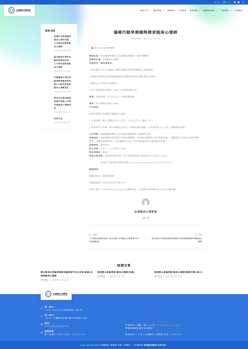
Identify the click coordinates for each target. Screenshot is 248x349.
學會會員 (194, 10)
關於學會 (158, 10)
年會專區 (225, 10)
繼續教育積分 (209, 10)
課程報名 (171, 10)
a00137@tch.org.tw (157, 155)
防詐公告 (58, 118)
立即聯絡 (239, 10)
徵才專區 (137, 38)
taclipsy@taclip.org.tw (168, 324)
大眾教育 (183, 10)
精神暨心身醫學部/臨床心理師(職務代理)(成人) (178, 272)
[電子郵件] (239, 2)
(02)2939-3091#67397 (57, 326)
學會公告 (144, 10)
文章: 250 (145, 218)
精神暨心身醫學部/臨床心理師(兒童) (116, 272)
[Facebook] (235, 2)
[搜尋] (243, 2)
